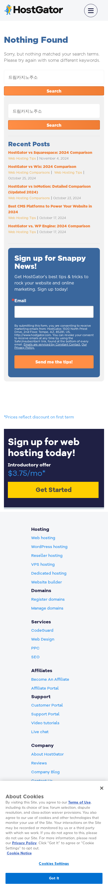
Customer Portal (47, 705)
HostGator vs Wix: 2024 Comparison (42, 167)
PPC (35, 648)
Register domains (48, 599)
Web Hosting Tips (22, 158)
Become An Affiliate (50, 679)
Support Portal (45, 714)
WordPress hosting (49, 546)
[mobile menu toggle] (91, 10)
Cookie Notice (19, 853)
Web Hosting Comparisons (29, 172)
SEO (35, 657)
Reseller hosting (47, 555)
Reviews (39, 763)
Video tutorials (45, 723)
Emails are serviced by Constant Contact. (52, 344)
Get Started (54, 490)
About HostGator (47, 754)
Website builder (46, 582)
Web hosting (43, 537)
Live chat (39, 731)
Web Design (42, 639)
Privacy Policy (24, 843)
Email (20, 301)
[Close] (101, 788)
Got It (54, 878)
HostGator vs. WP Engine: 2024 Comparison (49, 226)
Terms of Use (79, 802)
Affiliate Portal (45, 688)
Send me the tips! (54, 362)
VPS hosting (43, 564)
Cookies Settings (54, 863)
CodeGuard (42, 630)
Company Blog (45, 772)
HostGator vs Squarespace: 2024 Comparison (50, 152)
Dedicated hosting (49, 573)
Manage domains (47, 608)
